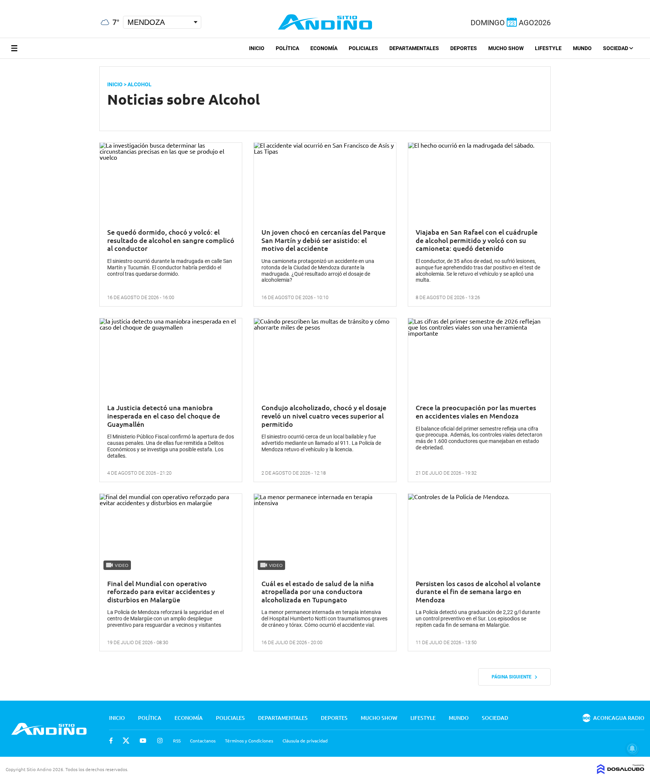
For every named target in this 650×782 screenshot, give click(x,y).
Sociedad (616, 48)
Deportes (463, 48)
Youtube (143, 741)
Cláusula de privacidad (305, 741)
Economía (323, 48)
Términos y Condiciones (249, 741)
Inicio (256, 48)
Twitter (126, 741)
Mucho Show (506, 48)
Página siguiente (513, 677)
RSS (177, 741)
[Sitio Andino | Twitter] (13, 3)
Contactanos (203, 741)
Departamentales (414, 48)
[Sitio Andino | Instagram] (40, 3)
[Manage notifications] (632, 748)
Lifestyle (548, 48)
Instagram (160, 741)
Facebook (111, 741)
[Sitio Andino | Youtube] (27, 3)
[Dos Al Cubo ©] (620, 771)
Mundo (582, 48)
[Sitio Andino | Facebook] (1, 3)
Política (287, 48)
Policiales (363, 48)
